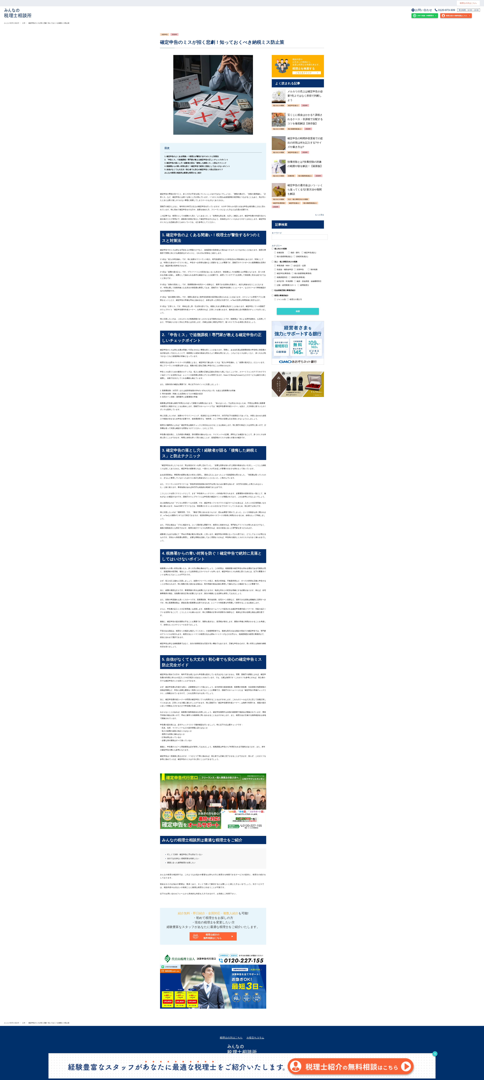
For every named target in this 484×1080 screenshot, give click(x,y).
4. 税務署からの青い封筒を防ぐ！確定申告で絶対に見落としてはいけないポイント (197, 166)
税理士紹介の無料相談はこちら (456, 16)
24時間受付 (425, 16)
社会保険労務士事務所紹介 (285, 290)
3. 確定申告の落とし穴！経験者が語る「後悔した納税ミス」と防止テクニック (195, 163)
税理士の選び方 (296, 299)
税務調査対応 (282, 277)
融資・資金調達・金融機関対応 (309, 281)
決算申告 (165, 34)
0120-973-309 (446, 10)
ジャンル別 (281, 299)
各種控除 (280, 253)
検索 (298, 311)
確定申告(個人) (310, 253)
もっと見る (319, 215)
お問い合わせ (423, 10)
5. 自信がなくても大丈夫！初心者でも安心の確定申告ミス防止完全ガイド (193, 169)
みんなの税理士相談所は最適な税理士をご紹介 (183, 173)
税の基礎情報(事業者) (303, 273)
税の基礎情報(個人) (284, 256)
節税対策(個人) (302, 256)
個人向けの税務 (280, 249)
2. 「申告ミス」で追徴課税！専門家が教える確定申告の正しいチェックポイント (196, 160)
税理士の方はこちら (468, 3)
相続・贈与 (295, 253)
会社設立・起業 (299, 266)
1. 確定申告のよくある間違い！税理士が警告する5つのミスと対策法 (191, 156)
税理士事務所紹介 (281, 295)
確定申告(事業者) (284, 273)
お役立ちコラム (255, 1037)
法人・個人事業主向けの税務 (285, 262)
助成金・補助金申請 (285, 269)
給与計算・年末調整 (285, 281)
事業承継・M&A (283, 266)
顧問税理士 (304, 285)
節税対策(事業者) (298, 277)
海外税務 (313, 269)
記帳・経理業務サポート (286, 285)
